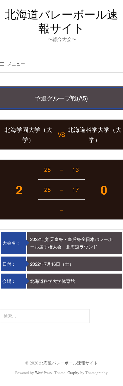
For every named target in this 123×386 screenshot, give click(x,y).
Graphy (73, 372)
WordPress (43, 372)
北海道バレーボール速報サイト (61, 21)
